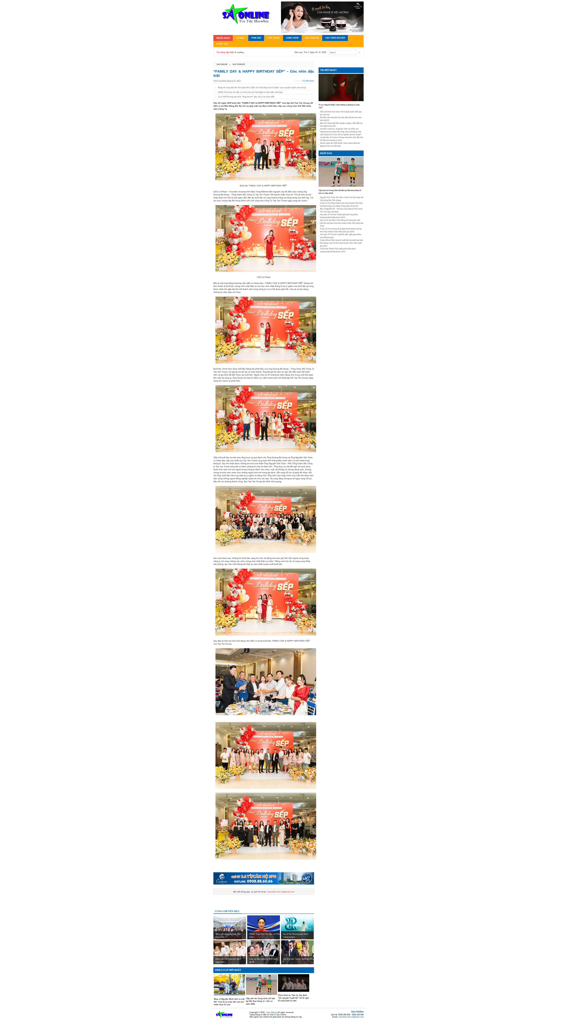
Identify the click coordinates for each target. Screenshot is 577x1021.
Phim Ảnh (256, 38)
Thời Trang (273, 38)
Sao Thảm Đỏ (312, 38)
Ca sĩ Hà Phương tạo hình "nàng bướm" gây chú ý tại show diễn (246, 97)
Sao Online (357, 1011)
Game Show (292, 38)
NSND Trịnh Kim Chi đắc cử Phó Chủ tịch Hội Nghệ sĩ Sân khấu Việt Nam (250, 92)
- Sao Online (271, 1012)
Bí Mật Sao (222, 44)
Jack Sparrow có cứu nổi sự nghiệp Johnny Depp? (340, 135)
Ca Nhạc (240, 38)
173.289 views (308, 81)
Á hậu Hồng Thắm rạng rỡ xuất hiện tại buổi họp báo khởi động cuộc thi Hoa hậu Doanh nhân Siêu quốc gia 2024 (341, 243)
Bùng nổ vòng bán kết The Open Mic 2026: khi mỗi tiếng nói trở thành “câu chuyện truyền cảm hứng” (262, 87)
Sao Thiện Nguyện (335, 38)
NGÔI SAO (223, 37)
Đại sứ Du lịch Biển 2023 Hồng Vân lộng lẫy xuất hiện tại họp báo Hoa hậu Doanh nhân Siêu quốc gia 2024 (341, 223)
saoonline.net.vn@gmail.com (281, 891)
